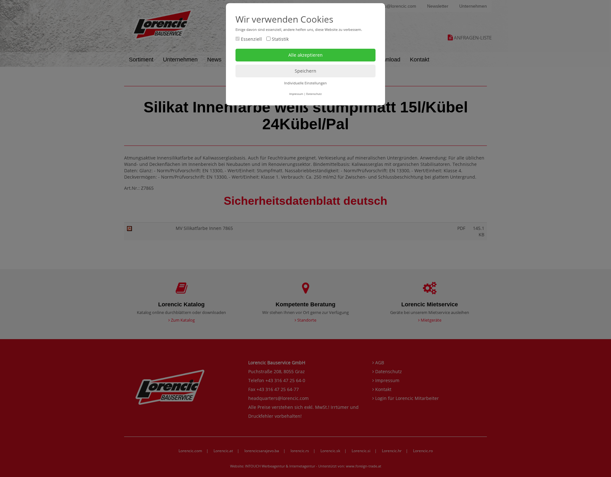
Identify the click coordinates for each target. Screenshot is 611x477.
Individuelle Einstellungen (305, 83)
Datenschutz (314, 94)
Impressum (296, 94)
